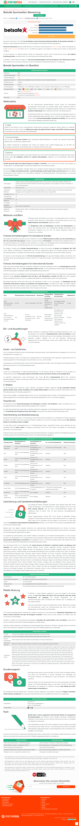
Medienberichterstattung (51, 813)
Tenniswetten (5, 802)
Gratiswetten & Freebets (60, 2)
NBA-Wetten (5, 800)
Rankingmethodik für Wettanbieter (35, 813)
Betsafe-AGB (55, 46)
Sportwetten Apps (45, 2)
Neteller (43, 807)
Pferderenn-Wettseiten (68, 6)
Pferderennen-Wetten (7, 804)
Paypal (43, 802)
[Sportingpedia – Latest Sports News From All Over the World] (12, 2)
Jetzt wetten (51, 36)
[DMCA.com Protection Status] (72, 819)
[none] (74, 2)
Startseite (5, 9)
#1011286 (36, 93)
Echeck (43, 800)
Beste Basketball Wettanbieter (33, 6)
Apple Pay (44, 799)
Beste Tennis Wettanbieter (50, 6)
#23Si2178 (37, 95)
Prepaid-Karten (45, 804)
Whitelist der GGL (12, 49)
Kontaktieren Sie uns (39, 815)
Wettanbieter (32, 2)
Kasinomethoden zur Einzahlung (49, 808)
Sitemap (64, 819)
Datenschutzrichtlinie (68, 813)
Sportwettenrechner (7, 805)
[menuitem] (74, 2)
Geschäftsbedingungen (27, 815)
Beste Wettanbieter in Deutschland (18, 9)
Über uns (23, 813)
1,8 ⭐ (19, 77)
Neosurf (43, 805)
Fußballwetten (5, 799)
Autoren (60, 813)
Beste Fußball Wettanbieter (13, 6)
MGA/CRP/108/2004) (26, 91)
